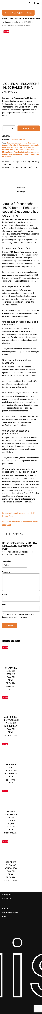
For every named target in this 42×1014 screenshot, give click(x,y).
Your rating (7, 561)
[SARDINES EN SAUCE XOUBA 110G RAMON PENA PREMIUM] (10, 848)
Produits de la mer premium (28, 152)
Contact (6, 908)
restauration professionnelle (23, 154)
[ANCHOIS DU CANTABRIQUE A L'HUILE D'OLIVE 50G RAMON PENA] (10, 704)
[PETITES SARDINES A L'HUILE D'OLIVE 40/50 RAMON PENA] (10, 797)
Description (21, 187)
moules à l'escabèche (10, 150)
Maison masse (7, 147)
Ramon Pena (7, 154)
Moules (31, 147)
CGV (4, 916)
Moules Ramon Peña (10, 152)
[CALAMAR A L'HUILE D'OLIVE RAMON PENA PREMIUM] (10, 654)
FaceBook (6, 898)
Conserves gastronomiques (17, 143)
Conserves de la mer (13, 22)
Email (5, 604)
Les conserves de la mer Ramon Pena (25, 18)
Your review (7, 572)
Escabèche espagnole (30, 145)
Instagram (7, 894)
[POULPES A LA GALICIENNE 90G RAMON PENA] (10, 750)
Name (5, 594)
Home (4, 18)
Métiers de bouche (21, 147)
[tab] (21, 187)
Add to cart (28, 128)
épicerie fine (17, 145)
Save (7, 31)
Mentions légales (10, 912)
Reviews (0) (21, 192)
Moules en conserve (26, 150)
